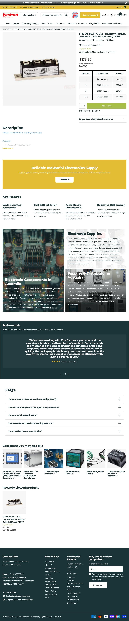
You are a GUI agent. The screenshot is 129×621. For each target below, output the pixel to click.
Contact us (60, 23)
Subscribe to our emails (98, 564)
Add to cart (106, 106)
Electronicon (72, 603)
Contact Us (64, 180)
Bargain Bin (94, 23)
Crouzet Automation (75, 583)
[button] (85, 104)
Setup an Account (90, 15)
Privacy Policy (51, 594)
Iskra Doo (71, 577)
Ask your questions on (19, 600)
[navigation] (61, 374)
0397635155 (11, 593)
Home (8, 23)
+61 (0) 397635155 (16, 574)
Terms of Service (52, 588)
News (50, 23)
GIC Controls (72, 597)
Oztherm (70, 580)
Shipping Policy (51, 584)
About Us (49, 565)
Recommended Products (112, 23)
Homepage (7, 29)
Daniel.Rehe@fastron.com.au (18, 596)
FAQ (47, 598)
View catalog (29, 15)
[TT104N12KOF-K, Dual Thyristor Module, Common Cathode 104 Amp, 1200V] (14, 502)
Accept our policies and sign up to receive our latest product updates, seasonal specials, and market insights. (108, 576)
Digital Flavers (46, 617)
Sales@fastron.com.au (31, 7)
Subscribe (98, 585)
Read (7, 148)
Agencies (49, 578)
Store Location (50, 7)
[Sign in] (113, 15)
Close (126, 2)
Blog (44, 23)
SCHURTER (71, 574)
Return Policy (50, 591)
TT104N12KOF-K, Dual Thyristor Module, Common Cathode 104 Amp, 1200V (14, 519)
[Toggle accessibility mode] (125, 7)
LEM (69, 570)
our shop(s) (98, 45)
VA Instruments (73, 600)
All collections (16, 23)
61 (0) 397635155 (11, 7)
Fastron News (50, 568)
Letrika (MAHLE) (73, 593)
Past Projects (50, 581)
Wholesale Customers (77, 23)
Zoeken (65, 15)
